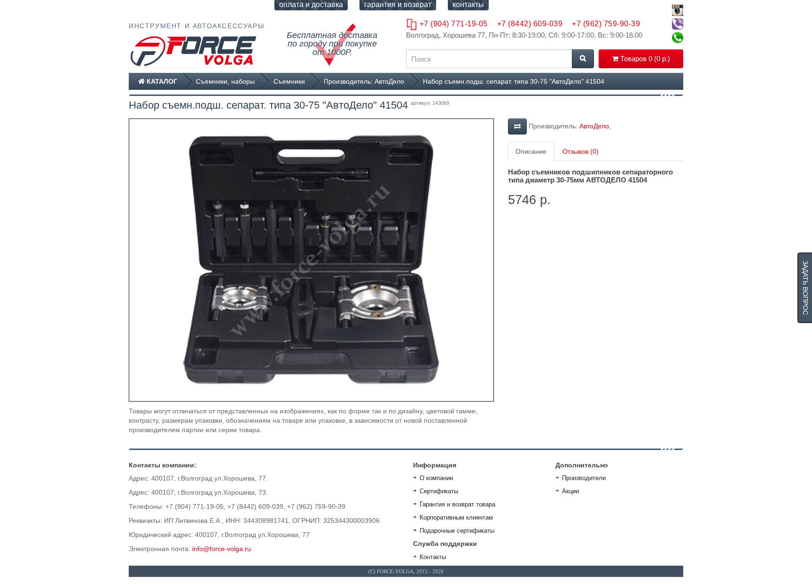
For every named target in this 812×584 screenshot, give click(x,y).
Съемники (289, 81)
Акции (570, 491)
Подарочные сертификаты (457, 530)
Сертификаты (439, 491)
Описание (531, 151)
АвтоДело (594, 126)
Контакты (433, 556)
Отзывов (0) (580, 151)
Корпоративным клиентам (456, 517)
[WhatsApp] (677, 37)
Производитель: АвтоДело (364, 81)
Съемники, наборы (225, 81)
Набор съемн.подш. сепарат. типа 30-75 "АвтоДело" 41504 (513, 81)
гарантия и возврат (397, 4)
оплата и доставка (311, 4)
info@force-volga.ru (221, 548)
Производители (584, 477)
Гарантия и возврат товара (457, 504)
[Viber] (677, 24)
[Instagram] (677, 10)
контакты (468, 4)
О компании (436, 477)
